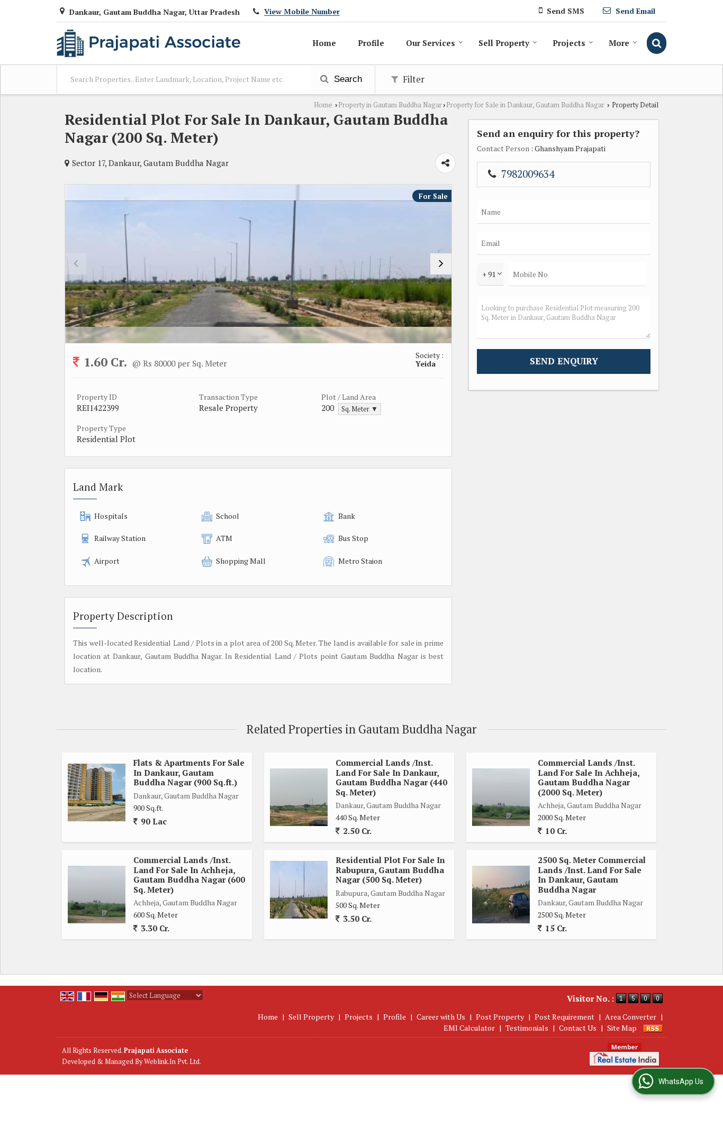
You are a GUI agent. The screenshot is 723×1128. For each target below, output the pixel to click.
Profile (371, 43)
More (619, 43)
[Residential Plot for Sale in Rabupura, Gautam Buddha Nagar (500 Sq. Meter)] (299, 890)
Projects (569, 43)
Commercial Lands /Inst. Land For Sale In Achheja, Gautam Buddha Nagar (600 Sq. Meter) (189, 874)
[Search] (656, 43)
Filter (412, 79)
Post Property (500, 1017)
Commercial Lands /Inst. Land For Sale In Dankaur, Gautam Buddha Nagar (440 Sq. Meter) (391, 777)
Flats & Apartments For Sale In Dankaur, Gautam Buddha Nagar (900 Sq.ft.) (189, 772)
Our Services (430, 43)
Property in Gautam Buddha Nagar (390, 104)
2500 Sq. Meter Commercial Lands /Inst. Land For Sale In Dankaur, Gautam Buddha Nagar (592, 874)
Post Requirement (564, 1017)
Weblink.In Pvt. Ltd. (172, 1061)
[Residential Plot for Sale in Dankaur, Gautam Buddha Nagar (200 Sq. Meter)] (258, 263)
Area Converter (630, 1017)
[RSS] (653, 1028)
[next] (440, 263)
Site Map (622, 1028)
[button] (302, 12)
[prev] (75, 263)
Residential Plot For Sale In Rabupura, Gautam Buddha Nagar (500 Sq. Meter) (390, 870)
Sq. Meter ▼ (359, 409)
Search (346, 79)
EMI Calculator (469, 1028)
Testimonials (526, 1028)
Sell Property (503, 43)
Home (324, 43)
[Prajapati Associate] (148, 43)
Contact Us (578, 1028)
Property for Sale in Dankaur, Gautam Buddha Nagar (525, 104)
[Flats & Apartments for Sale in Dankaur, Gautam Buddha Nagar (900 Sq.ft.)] (96, 792)
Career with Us (441, 1017)
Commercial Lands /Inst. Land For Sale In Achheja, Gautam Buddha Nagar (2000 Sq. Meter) (588, 777)
